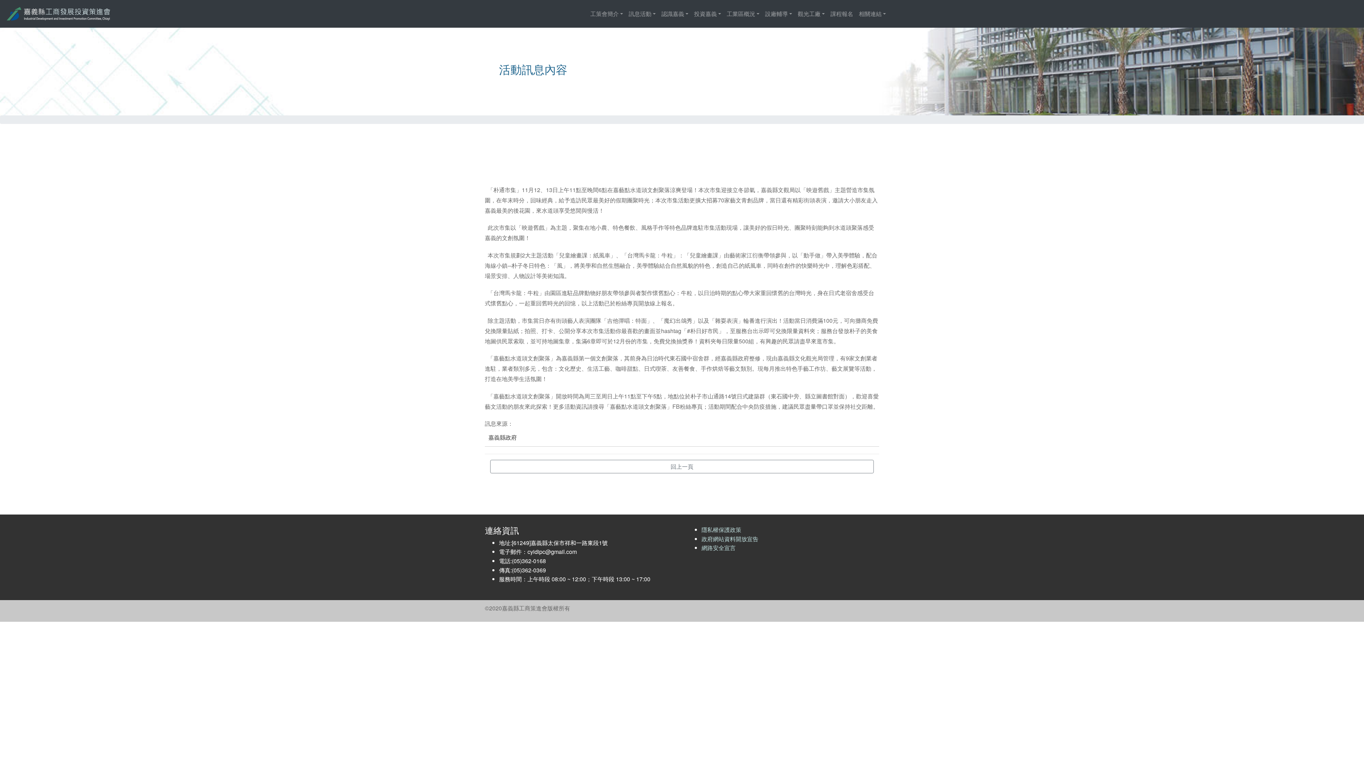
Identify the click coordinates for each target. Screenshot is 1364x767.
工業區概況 (741, 14)
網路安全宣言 (719, 548)
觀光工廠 (809, 14)
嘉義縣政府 (502, 437)
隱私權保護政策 (721, 530)
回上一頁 (682, 466)
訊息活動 (640, 14)
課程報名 (841, 14)
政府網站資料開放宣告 (730, 539)
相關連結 (870, 14)
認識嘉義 (672, 14)
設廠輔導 (776, 14)
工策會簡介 (604, 14)
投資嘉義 (705, 14)
